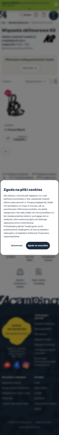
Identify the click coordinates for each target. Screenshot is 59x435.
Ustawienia (16, 245)
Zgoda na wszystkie (38, 245)
